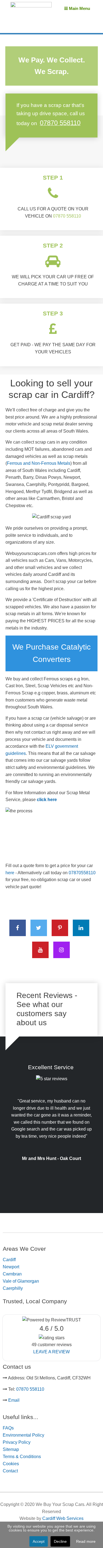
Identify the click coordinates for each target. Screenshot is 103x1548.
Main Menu (79, 8)
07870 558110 (67, 216)
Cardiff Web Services (62, 1518)
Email (14, 1400)
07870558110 (82, 872)
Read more (86, 1541)
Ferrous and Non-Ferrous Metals (38, 463)
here (10, 872)
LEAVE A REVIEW (51, 1351)
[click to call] (52, 193)
